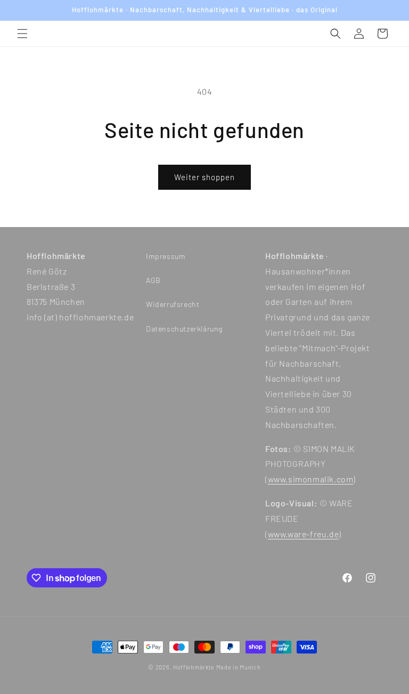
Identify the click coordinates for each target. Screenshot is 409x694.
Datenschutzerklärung (184, 328)
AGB (153, 280)
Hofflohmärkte (194, 667)
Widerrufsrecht (172, 304)
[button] (22, 33)
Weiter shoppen (204, 177)
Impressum (165, 256)
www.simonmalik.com (311, 479)
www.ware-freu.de (303, 534)
